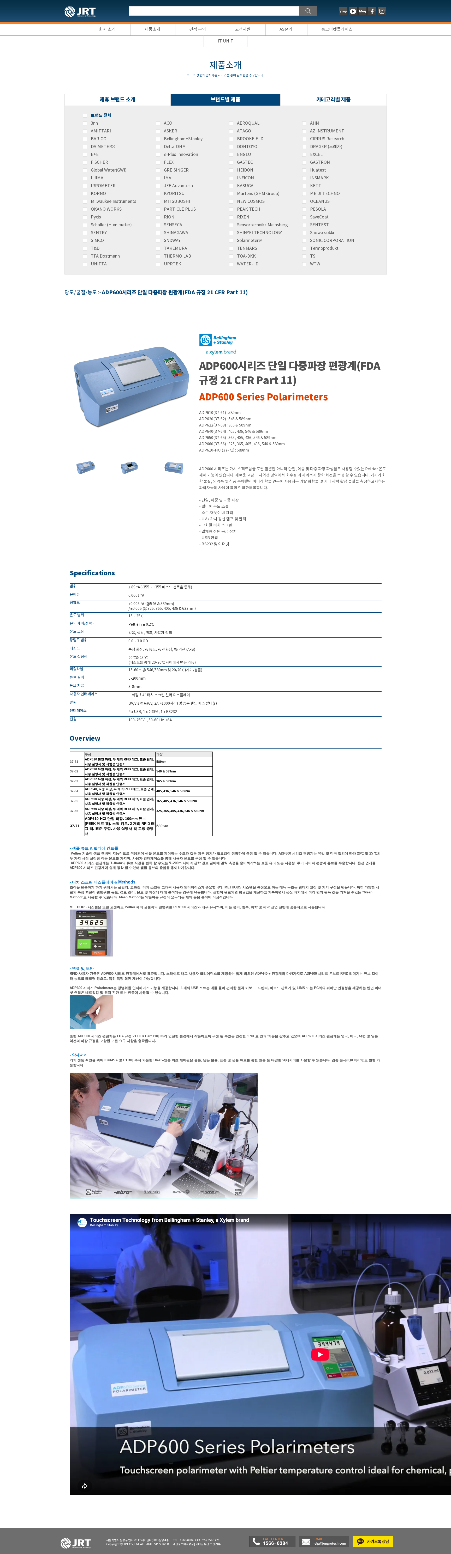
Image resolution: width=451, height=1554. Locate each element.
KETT (315, 186)
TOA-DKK (246, 256)
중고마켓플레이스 (337, 29)
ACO (168, 123)
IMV (167, 178)
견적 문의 (197, 29)
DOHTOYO (247, 146)
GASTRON (320, 162)
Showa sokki (322, 232)
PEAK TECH (248, 209)
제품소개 (152, 29)
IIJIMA (97, 178)
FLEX (169, 162)
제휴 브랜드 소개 (117, 99)
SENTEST (319, 225)
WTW (315, 264)
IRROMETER (103, 186)
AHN (314, 123)
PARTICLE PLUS (180, 209)
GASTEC (245, 162)
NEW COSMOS (251, 201)
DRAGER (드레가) (326, 146)
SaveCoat (319, 217)
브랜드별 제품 (225, 99)
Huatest (318, 170)
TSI (313, 256)
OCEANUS (320, 201)
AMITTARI (101, 131)
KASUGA (245, 186)
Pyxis (96, 217)
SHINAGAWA (176, 232)
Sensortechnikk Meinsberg (262, 225)
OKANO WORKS (106, 209)
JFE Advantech (178, 186)
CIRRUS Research (327, 139)
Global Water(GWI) (109, 170)
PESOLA (318, 209)
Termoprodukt (324, 248)
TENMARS (247, 248)
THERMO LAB (177, 256)
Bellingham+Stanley (183, 139)
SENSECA (173, 225)
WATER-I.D (247, 264)
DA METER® (103, 146)
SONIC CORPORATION (332, 240)
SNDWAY (172, 240)
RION (169, 217)
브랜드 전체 (101, 115)
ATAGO (244, 131)
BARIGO (98, 139)
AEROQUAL (248, 123)
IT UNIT (225, 41)
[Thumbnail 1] (85, 459)
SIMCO (97, 240)
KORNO (98, 193)
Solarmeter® (249, 240)
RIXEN (243, 217)
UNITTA (99, 264)
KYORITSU (174, 193)
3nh (94, 123)
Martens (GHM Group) (258, 193)
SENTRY (99, 232)
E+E (95, 154)
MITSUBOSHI (177, 201)
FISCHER (99, 162)
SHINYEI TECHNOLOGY (259, 232)
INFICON (245, 178)
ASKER (170, 131)
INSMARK (319, 178)
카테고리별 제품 (333, 99)
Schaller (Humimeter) (111, 225)
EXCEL (316, 154)
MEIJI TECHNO (325, 193)
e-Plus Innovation (181, 154)
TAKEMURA (175, 248)
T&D (95, 248)
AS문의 (286, 29)
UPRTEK (172, 264)
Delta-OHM (175, 146)
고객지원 (243, 29)
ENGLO (244, 154)
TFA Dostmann (105, 256)
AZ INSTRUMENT (327, 131)
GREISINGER (176, 170)
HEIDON (245, 170)
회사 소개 (107, 29)
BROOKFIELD (250, 139)
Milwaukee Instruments (113, 201)
